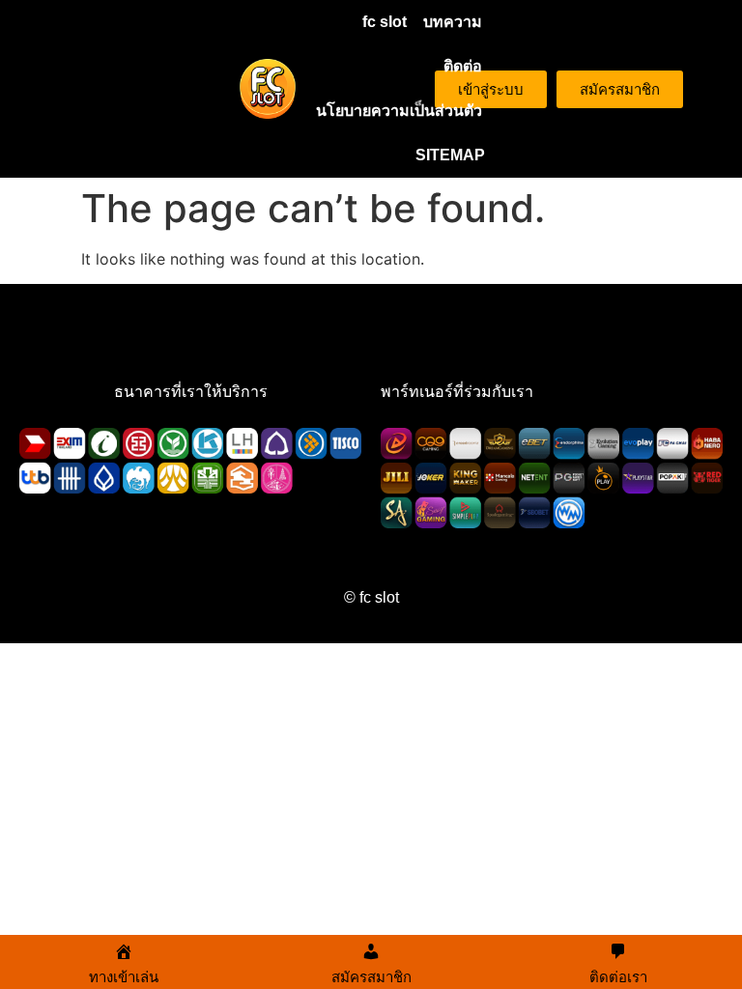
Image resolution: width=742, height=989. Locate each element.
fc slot (384, 22)
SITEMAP (450, 155)
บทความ (452, 22)
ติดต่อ (462, 66)
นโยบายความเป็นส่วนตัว (399, 110)
